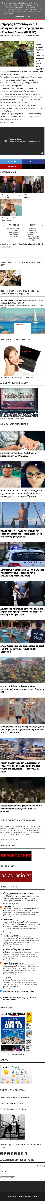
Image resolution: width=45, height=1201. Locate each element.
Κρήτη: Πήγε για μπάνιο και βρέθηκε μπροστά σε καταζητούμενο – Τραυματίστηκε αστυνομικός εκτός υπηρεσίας (22, 573)
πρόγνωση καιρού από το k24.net (16, 1085)
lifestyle (37, 35)
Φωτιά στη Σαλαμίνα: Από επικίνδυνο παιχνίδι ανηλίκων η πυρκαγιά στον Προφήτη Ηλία (22, 689)
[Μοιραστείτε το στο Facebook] (7, 247)
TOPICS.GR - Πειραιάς (10, 935)
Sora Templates (19, 1196)
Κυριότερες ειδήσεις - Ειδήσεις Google (16, 949)
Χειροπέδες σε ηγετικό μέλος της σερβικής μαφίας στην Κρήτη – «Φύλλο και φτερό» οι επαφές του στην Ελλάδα (21, 612)
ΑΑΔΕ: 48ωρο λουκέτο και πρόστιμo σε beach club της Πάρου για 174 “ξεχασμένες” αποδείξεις (22, 649)
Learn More (19, 16)
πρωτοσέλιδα (13, 1054)
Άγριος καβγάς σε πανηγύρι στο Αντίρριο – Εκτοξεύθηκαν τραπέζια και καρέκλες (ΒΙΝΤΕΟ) (21, 808)
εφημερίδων (21, 1054)
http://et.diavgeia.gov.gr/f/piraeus (13, 1103)
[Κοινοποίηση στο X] (5, 247)
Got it (28, 16)
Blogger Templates (32, 1196)
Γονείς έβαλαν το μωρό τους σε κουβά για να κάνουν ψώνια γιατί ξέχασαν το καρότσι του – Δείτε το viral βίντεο (22, 729)
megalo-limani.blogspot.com (13, 963)
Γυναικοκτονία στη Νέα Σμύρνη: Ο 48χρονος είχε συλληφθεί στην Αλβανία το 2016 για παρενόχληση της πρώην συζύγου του (21, 493)
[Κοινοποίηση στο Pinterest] (9, 247)
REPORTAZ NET (8, 919)
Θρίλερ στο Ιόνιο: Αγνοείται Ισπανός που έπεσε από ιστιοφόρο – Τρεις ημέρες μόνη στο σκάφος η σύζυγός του (21, 534)
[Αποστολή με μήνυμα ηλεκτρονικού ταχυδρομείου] (1, 247)
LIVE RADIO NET (8, 907)
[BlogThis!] (3, 247)
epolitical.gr (7, 977)
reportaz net (7, 35)
